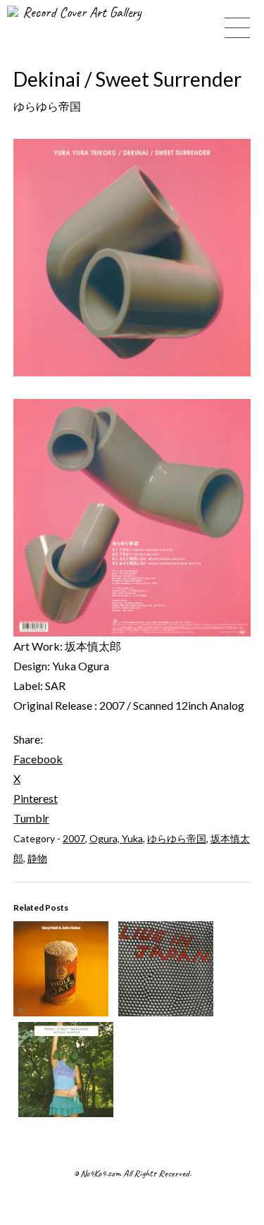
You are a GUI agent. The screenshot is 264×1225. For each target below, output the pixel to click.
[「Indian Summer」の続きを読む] (65, 1112)
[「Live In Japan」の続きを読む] (165, 1011)
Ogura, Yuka (116, 838)
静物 (37, 858)
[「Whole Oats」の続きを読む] (60, 1011)
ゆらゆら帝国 (176, 838)
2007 (74, 838)
